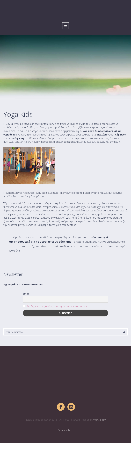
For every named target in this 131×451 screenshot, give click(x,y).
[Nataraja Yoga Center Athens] (65, 376)
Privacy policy (64, 430)
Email (26, 293)
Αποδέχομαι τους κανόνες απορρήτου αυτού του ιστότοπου (57, 306)
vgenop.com (99, 419)
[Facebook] (61, 407)
